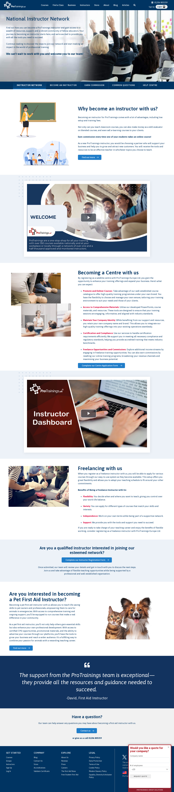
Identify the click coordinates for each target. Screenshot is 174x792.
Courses (44, 5)
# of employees (136, 765)
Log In (8, 771)
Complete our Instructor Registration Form (85, 560)
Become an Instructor (63, 85)
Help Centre (150, 85)
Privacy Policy (94, 757)
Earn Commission (94, 85)
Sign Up (152, 7)
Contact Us (38, 761)
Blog (115, 5)
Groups (9, 761)
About (106, 5)
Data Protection (95, 761)
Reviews (64, 761)
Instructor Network (31, 85)
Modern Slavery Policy (98, 771)
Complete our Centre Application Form (100, 365)
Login (159, 7)
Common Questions (123, 85)
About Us (64, 757)
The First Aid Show (68, 771)
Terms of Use (94, 764)
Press (63, 764)
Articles (125, 5)
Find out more (88, 157)
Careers (64, 768)
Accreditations (39, 768)
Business (72, 5)
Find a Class (58, 5)
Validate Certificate (42, 771)
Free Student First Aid (69, 775)
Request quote (140, 776)
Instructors (85, 5)
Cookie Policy (94, 768)
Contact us (85, 731)
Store (96, 5)
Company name (136, 756)
